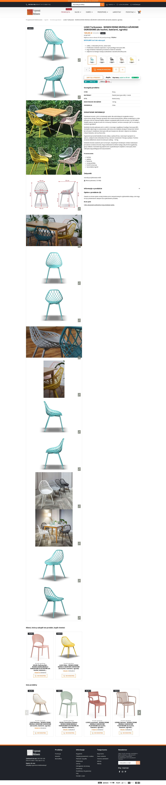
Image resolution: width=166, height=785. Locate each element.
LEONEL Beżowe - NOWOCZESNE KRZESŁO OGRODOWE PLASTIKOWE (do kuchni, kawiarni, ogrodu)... (126, 724)
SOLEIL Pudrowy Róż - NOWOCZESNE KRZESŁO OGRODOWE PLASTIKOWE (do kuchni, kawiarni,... (40, 667)
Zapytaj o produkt (93, 77)
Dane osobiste (101, 756)
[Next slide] (138, 60)
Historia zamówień (102, 758)
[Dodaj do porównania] (122, 69)
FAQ (77, 773)
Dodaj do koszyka (104, 69)
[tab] (112, 188)
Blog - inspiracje (123, 768)
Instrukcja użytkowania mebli (92, 177)
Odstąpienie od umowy (83, 766)
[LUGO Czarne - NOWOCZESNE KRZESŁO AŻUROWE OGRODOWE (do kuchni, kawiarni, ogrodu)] (112, 60)
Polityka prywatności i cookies (85, 756)
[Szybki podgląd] (51, 641)
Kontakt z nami (80, 776)
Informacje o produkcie (93, 189)
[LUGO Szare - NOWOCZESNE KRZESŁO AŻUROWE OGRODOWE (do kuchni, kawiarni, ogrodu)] (102, 60)
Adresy (99, 761)
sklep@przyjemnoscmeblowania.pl (36, 765)
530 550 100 (31, 4)
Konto (110, 4)
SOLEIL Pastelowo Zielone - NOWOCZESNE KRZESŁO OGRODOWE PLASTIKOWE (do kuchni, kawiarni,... (69, 724)
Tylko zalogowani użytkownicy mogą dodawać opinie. (99, 205)
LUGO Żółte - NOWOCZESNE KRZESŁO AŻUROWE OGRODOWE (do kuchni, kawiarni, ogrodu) (69, 666)
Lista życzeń (123, 4)
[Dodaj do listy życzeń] (116, 69)
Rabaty (99, 763)
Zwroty (78, 763)
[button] (27, 712)
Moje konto (100, 754)
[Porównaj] (51, 638)
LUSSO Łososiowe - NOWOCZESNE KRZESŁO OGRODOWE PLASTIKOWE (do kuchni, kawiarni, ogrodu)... (97, 724)
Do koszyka (41, 676)
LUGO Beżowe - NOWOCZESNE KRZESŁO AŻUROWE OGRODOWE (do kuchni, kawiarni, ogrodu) (40, 724)
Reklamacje (79, 761)
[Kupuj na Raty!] (91, 81)
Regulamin (79, 754)
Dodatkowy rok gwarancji (83, 771)
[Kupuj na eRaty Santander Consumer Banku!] (105, 81)
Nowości (57, 756)
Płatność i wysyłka (81, 758)
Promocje (58, 754)
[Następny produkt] (139, 20)
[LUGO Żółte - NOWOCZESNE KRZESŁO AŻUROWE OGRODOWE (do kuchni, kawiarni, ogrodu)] (132, 60)
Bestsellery (58, 758)
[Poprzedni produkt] (138, 20)
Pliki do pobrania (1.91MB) (93, 180)
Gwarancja (79, 768)
